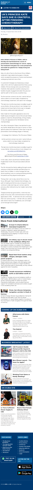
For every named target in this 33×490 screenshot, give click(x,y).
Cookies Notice (23, 441)
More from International (22, 28)
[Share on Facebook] (3, 212)
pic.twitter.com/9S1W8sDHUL (16, 151)
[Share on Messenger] (7, 212)
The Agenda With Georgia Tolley (8, 445)
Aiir (11, 484)
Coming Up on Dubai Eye (14, 310)
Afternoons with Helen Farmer (7, 448)
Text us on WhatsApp (9, 459)
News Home (7, 28)
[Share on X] (12, 212)
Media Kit (21, 450)
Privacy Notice (23, 442)
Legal (20, 453)
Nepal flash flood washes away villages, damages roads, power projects (16, 256)
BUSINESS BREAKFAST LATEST (16, 343)
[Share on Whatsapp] (16, 212)
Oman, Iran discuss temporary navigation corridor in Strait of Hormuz (16, 292)
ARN (6, 484)
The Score (5, 452)
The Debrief (6, 450)
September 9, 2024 (23, 156)
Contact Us (22, 444)
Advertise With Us (24, 448)
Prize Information (24, 452)
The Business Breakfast (6, 441)
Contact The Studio (24, 446)
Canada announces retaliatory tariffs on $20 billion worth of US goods (16, 273)
